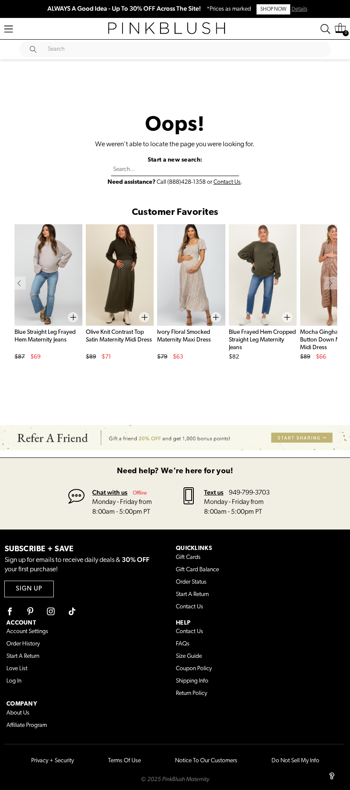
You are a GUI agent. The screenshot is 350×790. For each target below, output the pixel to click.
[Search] (325, 29)
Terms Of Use (124, 761)
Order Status (191, 582)
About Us (17, 713)
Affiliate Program (26, 725)
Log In (13, 681)
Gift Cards (188, 557)
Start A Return (192, 594)
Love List (16, 669)
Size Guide (189, 656)
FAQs (183, 644)
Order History (23, 644)
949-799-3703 (249, 492)
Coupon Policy (194, 669)
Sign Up (29, 589)
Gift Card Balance (197, 570)
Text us (213, 492)
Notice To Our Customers (206, 761)
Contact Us (227, 182)
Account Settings (27, 631)
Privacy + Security (52, 761)
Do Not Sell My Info (295, 761)
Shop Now (273, 9)
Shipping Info (192, 681)
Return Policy (191, 693)
